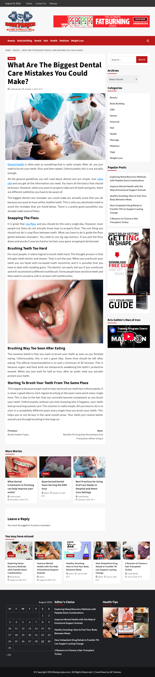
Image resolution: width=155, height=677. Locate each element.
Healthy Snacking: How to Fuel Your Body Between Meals (128, 197)
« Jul (8, 654)
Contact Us (41, 3)
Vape (112, 152)
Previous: (18, 432)
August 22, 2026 (16, 580)
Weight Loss (77, 40)
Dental (37, 40)
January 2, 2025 (84, 499)
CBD (112, 109)
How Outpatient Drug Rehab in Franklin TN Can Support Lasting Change (126, 209)
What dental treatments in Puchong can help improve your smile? (21, 487)
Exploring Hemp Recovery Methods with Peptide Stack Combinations (128, 178)
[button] (148, 40)
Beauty (11, 40)
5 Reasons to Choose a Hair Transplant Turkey (124, 220)
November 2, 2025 (17, 499)
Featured (114, 121)
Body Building (24, 40)
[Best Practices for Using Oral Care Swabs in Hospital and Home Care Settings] (89, 467)
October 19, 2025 (59, 493)
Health (53, 40)
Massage (114, 139)
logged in (25, 525)
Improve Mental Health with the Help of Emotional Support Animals (128, 188)
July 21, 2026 (111, 577)
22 (42, 634)
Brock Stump (15, 577)
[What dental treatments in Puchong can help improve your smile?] (21, 467)
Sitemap (53, 3)
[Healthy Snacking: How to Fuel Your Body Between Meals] (77, 551)
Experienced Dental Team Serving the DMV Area (54, 485)
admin (46, 493)
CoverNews (100, 671)
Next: (83, 434)
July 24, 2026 (82, 573)
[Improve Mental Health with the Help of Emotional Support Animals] (48, 551)
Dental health (16, 164)
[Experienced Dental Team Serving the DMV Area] (55, 467)
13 (29, 628)
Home (29, 3)
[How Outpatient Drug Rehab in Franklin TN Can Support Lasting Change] (106, 551)
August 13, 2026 (45, 580)
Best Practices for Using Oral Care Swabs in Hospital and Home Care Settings (89, 487)
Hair (46, 40)
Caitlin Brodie (15, 89)
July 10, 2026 (132, 577)
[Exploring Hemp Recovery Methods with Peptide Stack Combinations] (18, 551)
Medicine (64, 40)
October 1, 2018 (31, 89)
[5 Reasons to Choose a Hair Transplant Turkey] (136, 551)
